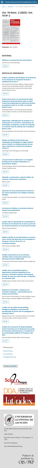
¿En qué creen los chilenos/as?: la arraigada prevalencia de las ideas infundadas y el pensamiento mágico (17, 162)
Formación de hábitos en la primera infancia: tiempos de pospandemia (17, 209)
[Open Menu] (2, 2)
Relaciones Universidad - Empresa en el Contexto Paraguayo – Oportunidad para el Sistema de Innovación (17, 292)
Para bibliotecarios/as (9, 357)
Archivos (10, 7)
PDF (6, 66)
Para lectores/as (8, 351)
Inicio (3, 7)
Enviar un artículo (10, 366)
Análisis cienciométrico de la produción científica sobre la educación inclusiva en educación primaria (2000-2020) (16, 257)
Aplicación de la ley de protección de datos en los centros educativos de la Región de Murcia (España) (18, 193)
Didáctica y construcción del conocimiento (17, 60)
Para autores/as (8, 354)
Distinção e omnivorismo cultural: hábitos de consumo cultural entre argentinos (18, 178)
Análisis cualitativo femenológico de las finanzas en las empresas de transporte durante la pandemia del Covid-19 (19, 80)
